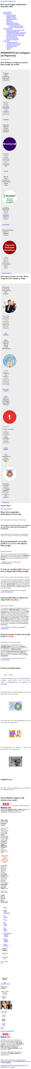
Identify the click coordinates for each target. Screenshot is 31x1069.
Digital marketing (8, 28)
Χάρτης (8, 49)
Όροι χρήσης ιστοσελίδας (13, 45)
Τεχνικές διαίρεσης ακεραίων (17, 26)
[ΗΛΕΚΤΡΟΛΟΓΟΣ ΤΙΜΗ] (9, 204)
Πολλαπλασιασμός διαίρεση (13, 24)
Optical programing (11, 15)
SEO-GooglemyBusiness (5, 983)
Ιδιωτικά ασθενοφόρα (12, 36)
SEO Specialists (5, 334)
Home (2, 508)
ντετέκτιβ (6, 171)
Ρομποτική (9, 20)
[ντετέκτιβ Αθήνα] (9, 151)
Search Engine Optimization (7, 912)
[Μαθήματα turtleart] (15, 706)
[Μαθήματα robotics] (15, 761)
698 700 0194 (4, 1024)
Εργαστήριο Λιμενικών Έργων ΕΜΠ (15, 35)
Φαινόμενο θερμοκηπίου (13, 23)
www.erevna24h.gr (5, 659)
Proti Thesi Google (5, 924)
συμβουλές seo (16, 788)
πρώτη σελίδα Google (5, 106)
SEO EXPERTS (8, 12)
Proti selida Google (5, 929)
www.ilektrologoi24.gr (6, 563)
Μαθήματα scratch (11, 16)
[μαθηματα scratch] (15, 733)
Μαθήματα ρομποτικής (12, 19)
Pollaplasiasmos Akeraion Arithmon (7, 935)
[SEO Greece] (5, 1037)
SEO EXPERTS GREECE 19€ (8, 1)
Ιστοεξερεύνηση (7, 13)
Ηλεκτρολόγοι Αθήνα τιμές (13, 31)
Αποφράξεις (6, 119)
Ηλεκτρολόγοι (5, 224)
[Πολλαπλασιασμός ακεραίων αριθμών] (9, 254)
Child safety (9, 47)
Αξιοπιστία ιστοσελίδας (12, 42)
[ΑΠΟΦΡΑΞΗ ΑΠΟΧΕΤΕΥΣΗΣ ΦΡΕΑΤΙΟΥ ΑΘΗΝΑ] (9, 99)
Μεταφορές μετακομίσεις (13, 39)
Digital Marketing (5, 448)
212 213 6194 (4, 1015)
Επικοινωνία (7, 41)
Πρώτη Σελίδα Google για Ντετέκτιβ (15, 30)
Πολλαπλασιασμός (6, 273)
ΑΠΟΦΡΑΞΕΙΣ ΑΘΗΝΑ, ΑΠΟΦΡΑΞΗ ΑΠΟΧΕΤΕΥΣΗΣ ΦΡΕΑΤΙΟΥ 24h (16, 33)
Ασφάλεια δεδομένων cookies (14, 43)
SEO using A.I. (5, 502)
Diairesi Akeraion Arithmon (6, 940)
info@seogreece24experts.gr (7, 1031)
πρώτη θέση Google (6, 216)
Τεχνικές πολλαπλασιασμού (16, 27)
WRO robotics (10, 21)
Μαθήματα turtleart (11, 17)
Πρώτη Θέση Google (6, 390)
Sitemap (12, 1067)
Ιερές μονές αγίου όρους (12, 38)
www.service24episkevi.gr (7, 591)
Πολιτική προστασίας (12, 46)
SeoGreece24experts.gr (19, 1065)
